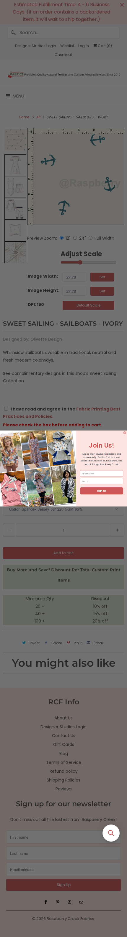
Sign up (102, 491)
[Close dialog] (124, 432)
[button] (111, 833)
